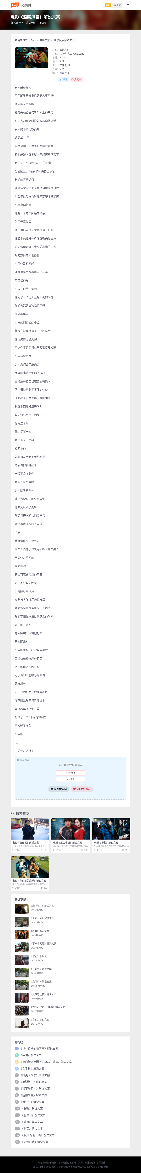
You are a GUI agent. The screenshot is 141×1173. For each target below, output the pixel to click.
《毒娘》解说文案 (39, 1019)
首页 (32, 40)
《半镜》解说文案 (31, 1055)
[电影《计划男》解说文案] (22, 973)
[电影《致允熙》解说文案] (30, 829)
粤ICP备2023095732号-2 (86, 1166)
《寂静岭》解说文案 (41, 981)
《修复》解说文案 (39, 956)
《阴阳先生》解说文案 (33, 1095)
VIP (108, 5)
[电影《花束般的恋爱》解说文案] (30, 866)
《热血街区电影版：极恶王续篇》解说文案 (46, 1062)
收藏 (65, 79)
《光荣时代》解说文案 (34, 1142)
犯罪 (67, 65)
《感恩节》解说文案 (33, 1115)
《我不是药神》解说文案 (35, 1088)
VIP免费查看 (83, 789)
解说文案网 (57, 1166)
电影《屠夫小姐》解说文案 (67, 842)
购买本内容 (60, 789)
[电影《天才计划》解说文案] (22, 922)
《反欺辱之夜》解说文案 (43, 994)
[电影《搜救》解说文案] (111, 829)
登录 (118, 5)
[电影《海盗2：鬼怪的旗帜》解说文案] (22, 1010)
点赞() (77, 79)
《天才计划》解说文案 (42, 918)
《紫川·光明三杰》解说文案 (38, 1135)
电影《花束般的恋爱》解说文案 (29, 880)
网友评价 (64, 73)
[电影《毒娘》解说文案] (22, 1023)
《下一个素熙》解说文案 (43, 943)
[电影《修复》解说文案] (22, 960)
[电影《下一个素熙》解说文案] (22, 947)
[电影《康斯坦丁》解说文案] (22, 909)
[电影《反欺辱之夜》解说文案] (22, 998)
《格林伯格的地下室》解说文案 (39, 1048)
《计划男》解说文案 (41, 969)
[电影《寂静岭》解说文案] (22, 985)
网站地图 (104, 1166)
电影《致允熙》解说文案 (25, 842)
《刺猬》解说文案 (32, 1128)
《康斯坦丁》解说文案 (42, 905)
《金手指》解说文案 (32, 1068)
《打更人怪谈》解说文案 (35, 1075)
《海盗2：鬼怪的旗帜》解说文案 (47, 1006)
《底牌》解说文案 (39, 931)
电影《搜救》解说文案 (106, 842)
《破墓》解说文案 (32, 1122)
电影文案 (45, 40)
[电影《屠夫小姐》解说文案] (70, 829)
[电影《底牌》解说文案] (22, 935)
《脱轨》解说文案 (32, 1108)
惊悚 (61, 65)
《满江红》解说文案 (32, 1102)
